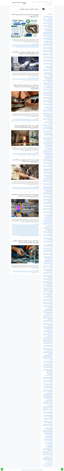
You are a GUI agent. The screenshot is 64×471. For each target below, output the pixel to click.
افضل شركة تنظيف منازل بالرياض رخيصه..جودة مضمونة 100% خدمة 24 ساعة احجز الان (48, 197)
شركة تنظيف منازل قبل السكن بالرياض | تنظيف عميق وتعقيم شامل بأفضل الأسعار (47, 51)
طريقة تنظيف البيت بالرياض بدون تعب (48, 464)
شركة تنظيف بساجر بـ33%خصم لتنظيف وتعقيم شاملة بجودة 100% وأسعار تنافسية (48, 291)
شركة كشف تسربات (21, 46)
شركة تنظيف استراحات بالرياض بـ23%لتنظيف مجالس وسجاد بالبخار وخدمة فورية (48, 416)
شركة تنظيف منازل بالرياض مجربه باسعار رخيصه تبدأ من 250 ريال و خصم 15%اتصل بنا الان (47, 23)
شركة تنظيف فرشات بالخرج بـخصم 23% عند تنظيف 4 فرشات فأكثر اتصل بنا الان (48, 251)
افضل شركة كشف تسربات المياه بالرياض (22, 225)
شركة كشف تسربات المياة (16, 46)
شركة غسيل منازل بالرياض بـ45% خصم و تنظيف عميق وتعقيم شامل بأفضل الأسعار (48, 163)
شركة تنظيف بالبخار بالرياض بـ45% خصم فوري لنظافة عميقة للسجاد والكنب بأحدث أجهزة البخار (48, 257)
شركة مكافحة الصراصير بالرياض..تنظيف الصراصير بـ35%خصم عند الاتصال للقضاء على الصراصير (48, 142)
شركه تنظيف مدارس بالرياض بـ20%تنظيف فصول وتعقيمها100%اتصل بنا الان (49, 446)
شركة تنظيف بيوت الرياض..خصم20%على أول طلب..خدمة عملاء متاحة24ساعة (48, 400)
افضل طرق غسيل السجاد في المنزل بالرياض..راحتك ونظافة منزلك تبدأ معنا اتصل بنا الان (48, 181)
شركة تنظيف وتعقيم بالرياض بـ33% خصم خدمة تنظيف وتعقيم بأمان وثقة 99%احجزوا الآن (48, 331)
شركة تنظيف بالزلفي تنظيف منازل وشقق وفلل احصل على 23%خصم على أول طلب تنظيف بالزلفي (48, 77)
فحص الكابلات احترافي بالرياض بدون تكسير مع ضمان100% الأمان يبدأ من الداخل (48, 367)
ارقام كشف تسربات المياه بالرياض (26, 224)
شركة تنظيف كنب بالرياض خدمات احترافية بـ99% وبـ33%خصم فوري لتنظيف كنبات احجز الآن (48, 370)
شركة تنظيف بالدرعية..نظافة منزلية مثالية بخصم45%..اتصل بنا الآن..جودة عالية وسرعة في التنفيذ (48, 285)
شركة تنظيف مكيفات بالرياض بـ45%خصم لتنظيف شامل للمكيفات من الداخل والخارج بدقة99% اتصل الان (47, 355)
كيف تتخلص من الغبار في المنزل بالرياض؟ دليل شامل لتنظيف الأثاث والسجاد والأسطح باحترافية (48, 154)
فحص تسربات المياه (23, 232)
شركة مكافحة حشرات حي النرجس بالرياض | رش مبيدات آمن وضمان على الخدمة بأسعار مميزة (48, 36)
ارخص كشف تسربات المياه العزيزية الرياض (23, 44)
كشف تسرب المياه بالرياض (24, 233)
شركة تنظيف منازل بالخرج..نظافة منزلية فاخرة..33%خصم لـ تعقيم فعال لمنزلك (48, 321)
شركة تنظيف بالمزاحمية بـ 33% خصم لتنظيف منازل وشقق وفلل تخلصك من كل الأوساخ (48, 209)
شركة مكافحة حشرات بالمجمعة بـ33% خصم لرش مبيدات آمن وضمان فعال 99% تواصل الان (48, 101)
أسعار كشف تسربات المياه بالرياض (34, 224)
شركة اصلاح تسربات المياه (16, 228)
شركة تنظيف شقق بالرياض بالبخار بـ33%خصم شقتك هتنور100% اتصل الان (48, 343)
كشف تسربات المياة (24, 188)
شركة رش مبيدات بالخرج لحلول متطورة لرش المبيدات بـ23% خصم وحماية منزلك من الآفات (48, 42)
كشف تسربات (36, 77)
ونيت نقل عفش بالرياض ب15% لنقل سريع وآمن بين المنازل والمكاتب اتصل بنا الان (48, 409)
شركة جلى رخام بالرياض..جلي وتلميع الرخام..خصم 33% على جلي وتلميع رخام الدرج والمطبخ (48, 294)
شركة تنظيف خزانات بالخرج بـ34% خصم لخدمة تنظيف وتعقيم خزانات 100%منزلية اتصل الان (48, 270)
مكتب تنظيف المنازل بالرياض (49, 463)
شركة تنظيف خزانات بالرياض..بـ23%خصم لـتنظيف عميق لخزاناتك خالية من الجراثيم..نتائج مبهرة (48, 406)
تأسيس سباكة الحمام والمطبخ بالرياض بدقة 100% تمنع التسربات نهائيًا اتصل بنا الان (48, 425)
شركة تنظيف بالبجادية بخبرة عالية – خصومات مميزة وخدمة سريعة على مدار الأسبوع (48, 297)
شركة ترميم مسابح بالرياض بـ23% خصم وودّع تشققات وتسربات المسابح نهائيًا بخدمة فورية (48, 334)
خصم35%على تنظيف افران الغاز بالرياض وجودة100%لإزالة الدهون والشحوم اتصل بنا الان (48, 433)
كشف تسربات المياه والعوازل (33, 235)
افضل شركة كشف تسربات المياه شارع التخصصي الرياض (19, 153)
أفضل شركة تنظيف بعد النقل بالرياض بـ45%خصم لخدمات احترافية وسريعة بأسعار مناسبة (48, 184)
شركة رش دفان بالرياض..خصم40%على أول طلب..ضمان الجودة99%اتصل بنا (48, 226)
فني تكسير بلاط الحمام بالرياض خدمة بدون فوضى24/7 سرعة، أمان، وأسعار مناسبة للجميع (48, 391)
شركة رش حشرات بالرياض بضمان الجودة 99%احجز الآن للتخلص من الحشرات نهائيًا (48, 306)
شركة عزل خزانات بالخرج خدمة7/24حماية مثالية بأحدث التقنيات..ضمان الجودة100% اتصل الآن (47, 309)
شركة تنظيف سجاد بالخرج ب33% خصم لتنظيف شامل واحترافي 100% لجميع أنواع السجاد (48, 276)
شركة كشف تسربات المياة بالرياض (27, 230)
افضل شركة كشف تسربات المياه (35, 45)
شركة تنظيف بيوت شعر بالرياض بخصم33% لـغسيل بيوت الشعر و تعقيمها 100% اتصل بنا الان (48, 145)
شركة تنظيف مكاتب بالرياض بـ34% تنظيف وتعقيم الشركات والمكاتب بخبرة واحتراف (47, 254)
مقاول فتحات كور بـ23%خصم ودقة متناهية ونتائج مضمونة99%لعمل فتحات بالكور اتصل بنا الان (48, 352)
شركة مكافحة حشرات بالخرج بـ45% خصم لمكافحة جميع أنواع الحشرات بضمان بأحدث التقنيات (48, 39)
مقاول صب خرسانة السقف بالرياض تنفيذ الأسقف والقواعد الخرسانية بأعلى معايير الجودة (47, 90)
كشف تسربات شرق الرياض (14, 120)
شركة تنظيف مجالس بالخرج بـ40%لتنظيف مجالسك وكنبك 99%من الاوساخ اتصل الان (48, 80)
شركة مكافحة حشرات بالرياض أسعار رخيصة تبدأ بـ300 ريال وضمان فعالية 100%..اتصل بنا (48, 119)
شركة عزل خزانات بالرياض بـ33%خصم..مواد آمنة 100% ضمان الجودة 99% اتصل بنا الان (48, 428)
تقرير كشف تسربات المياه (15, 45)
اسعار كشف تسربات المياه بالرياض (18, 224)
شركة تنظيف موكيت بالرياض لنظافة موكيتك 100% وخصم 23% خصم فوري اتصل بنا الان (48, 303)
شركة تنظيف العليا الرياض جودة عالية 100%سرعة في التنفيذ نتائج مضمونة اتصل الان (48, 203)
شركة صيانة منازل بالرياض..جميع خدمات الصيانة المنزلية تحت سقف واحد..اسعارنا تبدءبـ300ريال (48, 313)
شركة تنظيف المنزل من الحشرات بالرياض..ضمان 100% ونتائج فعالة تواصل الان (48, 64)
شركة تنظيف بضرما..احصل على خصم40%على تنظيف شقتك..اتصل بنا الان (48, 242)
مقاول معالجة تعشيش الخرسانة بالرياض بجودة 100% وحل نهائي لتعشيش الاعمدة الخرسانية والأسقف (48, 394)
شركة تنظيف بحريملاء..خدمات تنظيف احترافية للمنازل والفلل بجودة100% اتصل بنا (48, 70)
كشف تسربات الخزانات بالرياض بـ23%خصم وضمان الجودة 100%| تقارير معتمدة (48, 440)
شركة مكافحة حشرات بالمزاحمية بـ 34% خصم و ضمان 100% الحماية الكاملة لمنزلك (48, 104)
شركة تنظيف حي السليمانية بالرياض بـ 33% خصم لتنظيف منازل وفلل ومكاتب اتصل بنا (47, 45)
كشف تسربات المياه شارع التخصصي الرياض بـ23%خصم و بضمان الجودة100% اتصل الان (26, 126)
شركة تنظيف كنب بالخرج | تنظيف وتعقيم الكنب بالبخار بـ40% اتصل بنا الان (48, 273)
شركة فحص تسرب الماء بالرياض (28, 229)
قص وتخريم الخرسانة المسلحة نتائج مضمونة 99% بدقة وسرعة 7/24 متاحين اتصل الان (48, 422)
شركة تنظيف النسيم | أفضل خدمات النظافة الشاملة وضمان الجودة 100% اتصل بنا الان (48, 48)
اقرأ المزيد (29, 75)
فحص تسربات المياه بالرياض (17, 232)
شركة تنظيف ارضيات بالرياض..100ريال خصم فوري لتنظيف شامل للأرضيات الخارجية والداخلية (47, 318)
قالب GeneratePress (24, 469)
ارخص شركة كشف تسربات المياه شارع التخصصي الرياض (31, 153)
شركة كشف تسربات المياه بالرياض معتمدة (19, 231)
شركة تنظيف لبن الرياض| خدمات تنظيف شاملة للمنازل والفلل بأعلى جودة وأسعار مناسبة (48, 200)
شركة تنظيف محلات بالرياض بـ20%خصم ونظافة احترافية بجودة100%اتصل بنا (49, 443)
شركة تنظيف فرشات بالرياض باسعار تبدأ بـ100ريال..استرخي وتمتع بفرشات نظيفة (48, 381)
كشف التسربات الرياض (33, 233)
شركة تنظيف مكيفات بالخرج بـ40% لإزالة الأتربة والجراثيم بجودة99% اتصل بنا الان (47, 111)
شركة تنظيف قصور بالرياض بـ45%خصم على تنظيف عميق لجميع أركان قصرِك (48, 122)
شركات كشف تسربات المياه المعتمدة (28, 46)
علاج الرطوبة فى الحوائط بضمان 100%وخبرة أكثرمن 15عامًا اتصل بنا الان (48, 419)
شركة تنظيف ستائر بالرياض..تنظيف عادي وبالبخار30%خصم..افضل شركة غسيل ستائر (48, 413)
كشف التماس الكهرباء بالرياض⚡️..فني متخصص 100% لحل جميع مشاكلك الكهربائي (48, 61)
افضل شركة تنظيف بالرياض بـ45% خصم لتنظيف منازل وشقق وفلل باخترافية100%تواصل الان (48, 29)
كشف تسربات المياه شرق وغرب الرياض (22, 120)
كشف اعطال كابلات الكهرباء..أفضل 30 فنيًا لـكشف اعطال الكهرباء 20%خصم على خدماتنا (47, 378)
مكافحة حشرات (39, 1)
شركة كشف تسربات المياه (28, 79)
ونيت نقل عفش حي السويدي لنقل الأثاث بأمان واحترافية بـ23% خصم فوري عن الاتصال (48, 17)
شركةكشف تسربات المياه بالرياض (29, 232)
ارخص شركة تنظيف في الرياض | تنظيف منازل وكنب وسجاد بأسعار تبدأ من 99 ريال (48, 206)
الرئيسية (51, 1)
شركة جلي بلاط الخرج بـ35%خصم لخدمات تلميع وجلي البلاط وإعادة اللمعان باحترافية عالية (48, 176)
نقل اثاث (43, 1)
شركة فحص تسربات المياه (22, 229)
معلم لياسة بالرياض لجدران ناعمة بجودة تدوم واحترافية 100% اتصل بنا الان (48, 346)
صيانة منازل (34, 1)
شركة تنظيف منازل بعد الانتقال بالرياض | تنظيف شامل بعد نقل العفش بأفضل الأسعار (47, 54)
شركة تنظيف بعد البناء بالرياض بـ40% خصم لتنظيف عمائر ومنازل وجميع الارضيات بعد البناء (48, 26)
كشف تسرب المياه (29, 233)
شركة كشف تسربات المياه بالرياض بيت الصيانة (30, 231)
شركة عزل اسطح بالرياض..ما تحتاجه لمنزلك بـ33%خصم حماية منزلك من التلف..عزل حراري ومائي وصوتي (48, 83)
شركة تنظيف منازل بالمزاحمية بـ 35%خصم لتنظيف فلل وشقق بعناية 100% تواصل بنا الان (48, 107)
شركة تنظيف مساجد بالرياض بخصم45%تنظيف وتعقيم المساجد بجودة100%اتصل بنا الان (48, 437)
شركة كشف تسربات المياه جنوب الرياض (20, 79)
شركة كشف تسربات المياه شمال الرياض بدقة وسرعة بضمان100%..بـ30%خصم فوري (48, 148)
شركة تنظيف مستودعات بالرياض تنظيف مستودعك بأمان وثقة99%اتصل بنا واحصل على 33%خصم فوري (48, 169)
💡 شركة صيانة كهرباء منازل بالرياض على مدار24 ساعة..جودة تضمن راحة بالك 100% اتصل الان (48, 324)
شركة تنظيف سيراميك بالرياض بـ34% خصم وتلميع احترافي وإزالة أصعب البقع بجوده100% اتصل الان (47, 282)
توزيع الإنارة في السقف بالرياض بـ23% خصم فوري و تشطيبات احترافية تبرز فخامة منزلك (47, 403)
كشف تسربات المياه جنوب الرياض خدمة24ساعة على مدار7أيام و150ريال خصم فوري (25, 52)
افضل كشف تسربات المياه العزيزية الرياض (26, 45)
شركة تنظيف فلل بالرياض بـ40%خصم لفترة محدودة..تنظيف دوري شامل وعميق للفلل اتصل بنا (48, 20)
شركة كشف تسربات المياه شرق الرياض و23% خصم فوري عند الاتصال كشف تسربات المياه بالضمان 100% (26, 86)
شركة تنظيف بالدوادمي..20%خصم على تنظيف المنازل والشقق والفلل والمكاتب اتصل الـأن (48, 238)
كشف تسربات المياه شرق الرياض (30, 120)
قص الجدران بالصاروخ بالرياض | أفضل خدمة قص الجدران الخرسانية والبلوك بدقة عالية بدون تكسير (48, 349)
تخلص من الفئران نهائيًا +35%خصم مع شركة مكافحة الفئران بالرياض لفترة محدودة (48, 166)
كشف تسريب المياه (22, 235)
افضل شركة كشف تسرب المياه (15, 44)
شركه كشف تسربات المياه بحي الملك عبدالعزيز (19, 271)
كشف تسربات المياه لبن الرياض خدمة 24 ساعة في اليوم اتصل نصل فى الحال (26, 160)
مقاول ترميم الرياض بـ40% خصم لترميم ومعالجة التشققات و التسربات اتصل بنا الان (48, 172)
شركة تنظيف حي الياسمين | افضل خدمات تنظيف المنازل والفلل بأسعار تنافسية (48, 57)
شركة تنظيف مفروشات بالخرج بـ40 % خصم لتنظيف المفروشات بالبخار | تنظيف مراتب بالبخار (48, 279)
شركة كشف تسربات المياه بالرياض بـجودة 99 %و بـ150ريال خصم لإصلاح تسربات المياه (25, 195)
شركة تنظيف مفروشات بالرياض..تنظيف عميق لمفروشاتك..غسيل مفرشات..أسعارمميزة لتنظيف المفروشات (49, 374)
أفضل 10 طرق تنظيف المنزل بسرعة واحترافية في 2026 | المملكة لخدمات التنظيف (48, 193)
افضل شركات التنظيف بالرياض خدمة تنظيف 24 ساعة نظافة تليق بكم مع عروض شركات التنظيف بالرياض (48, 397)
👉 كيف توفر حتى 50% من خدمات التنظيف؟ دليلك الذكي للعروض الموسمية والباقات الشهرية (48, 190)
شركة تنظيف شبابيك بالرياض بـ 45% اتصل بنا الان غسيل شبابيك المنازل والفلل (48, 263)
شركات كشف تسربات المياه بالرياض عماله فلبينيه (24, 228)
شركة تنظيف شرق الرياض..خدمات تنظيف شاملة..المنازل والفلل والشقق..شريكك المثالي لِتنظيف (48, 157)
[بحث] (43, 9)
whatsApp (2, 469)
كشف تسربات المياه (36, 120)
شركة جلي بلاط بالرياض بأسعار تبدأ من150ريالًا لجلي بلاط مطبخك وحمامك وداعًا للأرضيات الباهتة (48, 160)
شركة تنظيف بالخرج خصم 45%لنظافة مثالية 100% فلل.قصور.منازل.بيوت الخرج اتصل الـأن (48, 98)
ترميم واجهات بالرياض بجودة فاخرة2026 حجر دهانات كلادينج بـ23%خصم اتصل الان (48, 67)
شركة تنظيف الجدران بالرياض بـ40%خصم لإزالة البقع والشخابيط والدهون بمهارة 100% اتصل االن (48, 260)
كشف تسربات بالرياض (26, 235)
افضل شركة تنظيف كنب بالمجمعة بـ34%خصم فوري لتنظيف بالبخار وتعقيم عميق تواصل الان (48, 116)
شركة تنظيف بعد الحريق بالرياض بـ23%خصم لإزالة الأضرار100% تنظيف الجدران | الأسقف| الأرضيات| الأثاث (48, 32)
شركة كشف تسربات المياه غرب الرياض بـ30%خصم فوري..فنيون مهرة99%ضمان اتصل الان (48, 215)
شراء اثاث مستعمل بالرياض (49, 462)
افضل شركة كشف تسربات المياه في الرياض (29, 226)
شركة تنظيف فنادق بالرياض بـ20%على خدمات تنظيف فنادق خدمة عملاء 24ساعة (48, 358)
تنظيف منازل (47, 1)
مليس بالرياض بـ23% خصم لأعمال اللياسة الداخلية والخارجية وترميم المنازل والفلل (48, 95)
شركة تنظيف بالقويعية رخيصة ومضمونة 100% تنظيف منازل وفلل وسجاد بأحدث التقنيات (47, 232)
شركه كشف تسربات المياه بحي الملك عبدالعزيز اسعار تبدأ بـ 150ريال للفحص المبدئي (26, 241)
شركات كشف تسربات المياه (36, 46)
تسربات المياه (20, 45)
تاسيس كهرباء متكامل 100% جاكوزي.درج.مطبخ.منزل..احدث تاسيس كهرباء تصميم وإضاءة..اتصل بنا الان (47, 338)
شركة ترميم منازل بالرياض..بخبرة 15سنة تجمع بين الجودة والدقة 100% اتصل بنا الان (48, 267)
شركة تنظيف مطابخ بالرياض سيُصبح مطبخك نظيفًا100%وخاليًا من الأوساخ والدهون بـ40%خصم (48, 449)
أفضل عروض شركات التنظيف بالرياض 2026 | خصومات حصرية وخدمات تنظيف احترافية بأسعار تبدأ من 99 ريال (47, 187)
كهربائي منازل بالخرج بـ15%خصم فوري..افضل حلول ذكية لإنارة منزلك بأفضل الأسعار (48, 362)
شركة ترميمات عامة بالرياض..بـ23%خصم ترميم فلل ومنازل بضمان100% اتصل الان (48, 87)
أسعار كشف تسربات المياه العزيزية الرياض (33, 44)
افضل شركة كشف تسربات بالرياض (20, 226)
